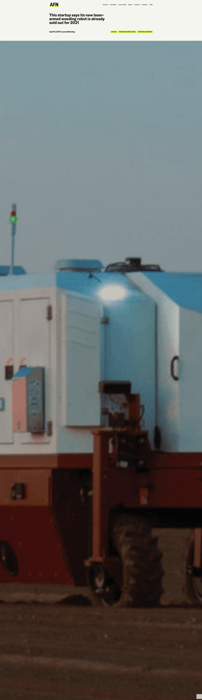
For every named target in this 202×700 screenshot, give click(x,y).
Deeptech (145, 4)
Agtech (130, 4)
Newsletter (113, 4)
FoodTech (137, 4)
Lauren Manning (68, 31)
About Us (105, 4)
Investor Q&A (122, 4)
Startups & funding (145, 32)
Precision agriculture (127, 32)
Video (151, 4)
